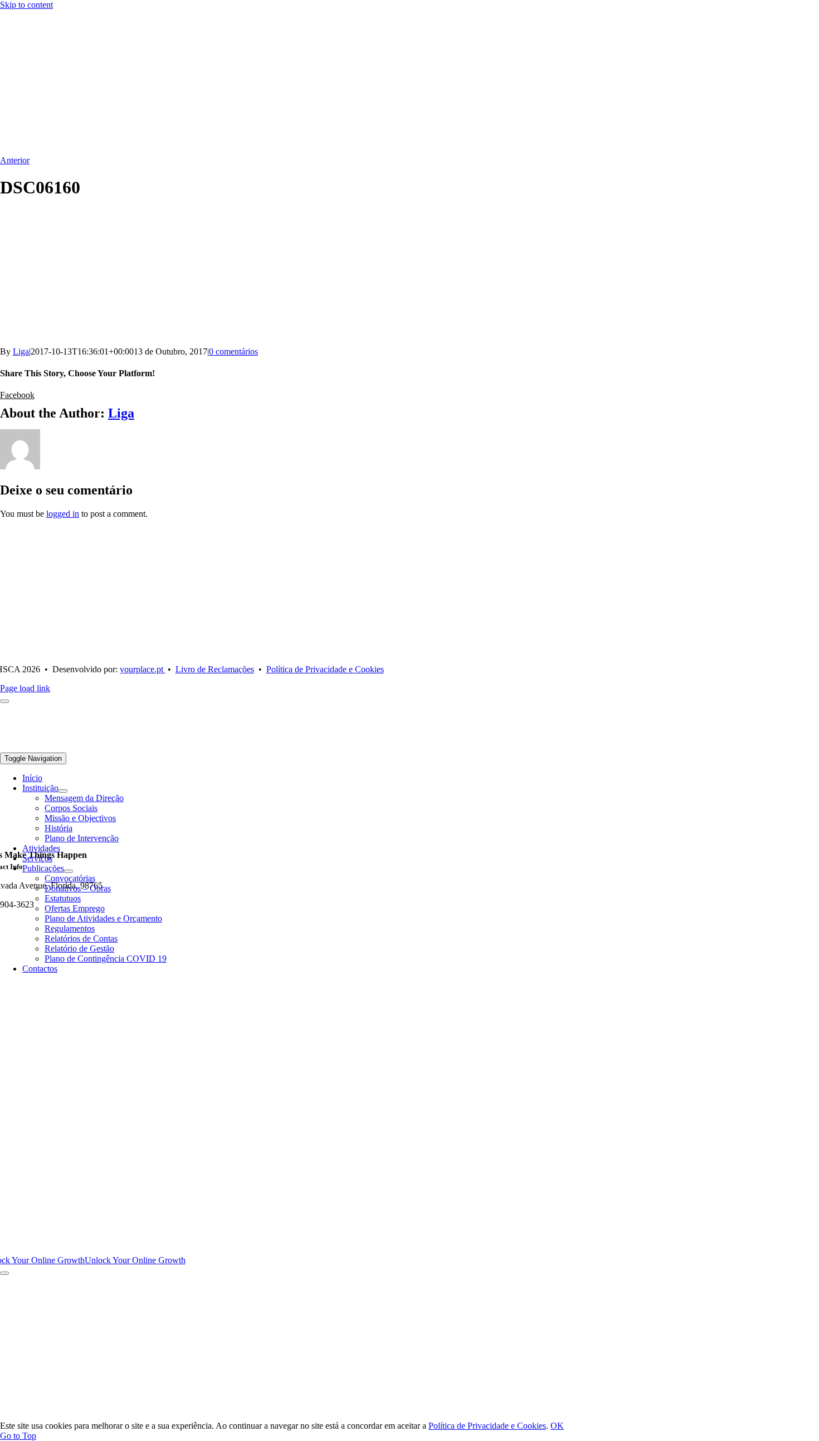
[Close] (4, 1273)
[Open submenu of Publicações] (68, 871)
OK (557, 1425)
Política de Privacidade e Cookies (487, 1425)
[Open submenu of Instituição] (62, 791)
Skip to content (26, 4)
